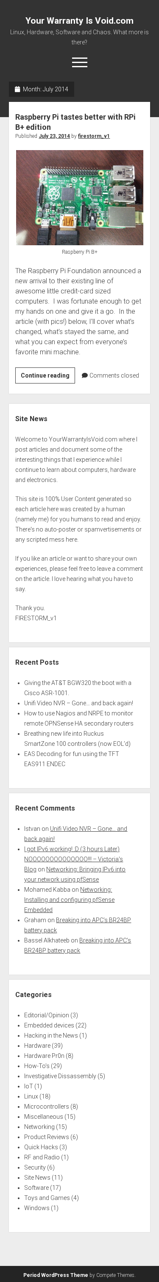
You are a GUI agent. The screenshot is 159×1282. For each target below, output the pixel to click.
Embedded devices (49, 1025)
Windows (37, 1208)
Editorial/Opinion (46, 1015)
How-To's (37, 1066)
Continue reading (48, 378)
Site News (37, 1177)
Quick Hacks (41, 1147)
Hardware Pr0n (44, 1055)
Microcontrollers (46, 1106)
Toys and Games (47, 1197)
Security (35, 1167)
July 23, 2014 (54, 136)
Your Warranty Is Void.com (79, 21)
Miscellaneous (43, 1116)
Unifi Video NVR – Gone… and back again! (78, 703)
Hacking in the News (51, 1035)
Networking (39, 1126)
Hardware (37, 1045)
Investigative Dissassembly (60, 1076)
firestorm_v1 (94, 136)
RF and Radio (42, 1157)
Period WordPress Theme (55, 1275)
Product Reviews (46, 1137)
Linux (31, 1096)
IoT (28, 1086)
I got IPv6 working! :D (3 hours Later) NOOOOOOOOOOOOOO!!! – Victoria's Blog (73, 859)
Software (36, 1187)
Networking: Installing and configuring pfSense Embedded (69, 899)
